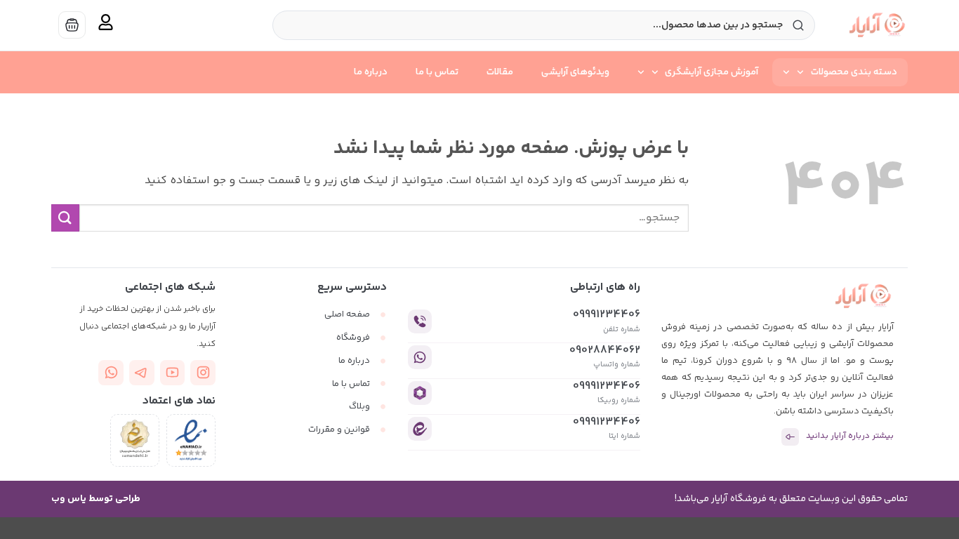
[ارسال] (65, 218)
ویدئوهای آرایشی (575, 72)
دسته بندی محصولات (854, 72)
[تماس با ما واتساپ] (111, 372)
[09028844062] (420, 357)
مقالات (500, 72)
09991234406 (606, 315)
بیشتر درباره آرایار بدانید (850, 436)
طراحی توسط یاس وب (95, 499)
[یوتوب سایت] (172, 372)
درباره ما (371, 72)
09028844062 (604, 350)
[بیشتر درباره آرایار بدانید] (790, 437)
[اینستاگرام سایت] (203, 372)
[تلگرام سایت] (141, 372)
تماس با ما (437, 72)
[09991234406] (420, 321)
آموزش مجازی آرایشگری (711, 72)
